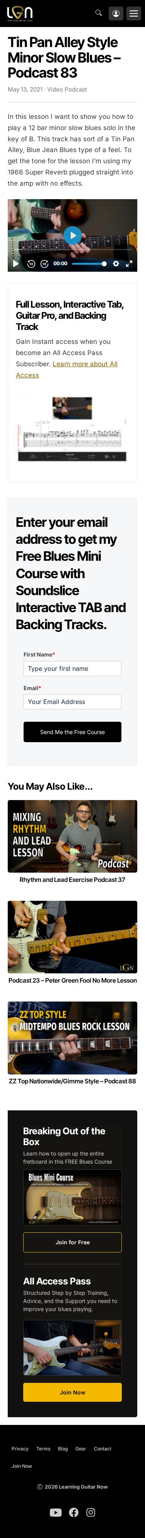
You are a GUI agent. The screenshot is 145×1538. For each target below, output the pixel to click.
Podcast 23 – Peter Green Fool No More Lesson (73, 980)
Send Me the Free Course (72, 732)
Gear (80, 1449)
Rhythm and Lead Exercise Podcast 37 (72, 879)
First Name (39, 654)
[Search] (101, 13)
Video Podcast (67, 89)
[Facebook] (73, 1513)
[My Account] (116, 14)
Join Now (72, 1392)
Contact (102, 1449)
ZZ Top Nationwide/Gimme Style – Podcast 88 (72, 1081)
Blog (63, 1449)
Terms (43, 1449)
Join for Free (73, 1242)
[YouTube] (55, 1512)
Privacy (20, 1449)
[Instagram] (90, 1513)
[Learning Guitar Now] (19, 13)
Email (32, 688)
